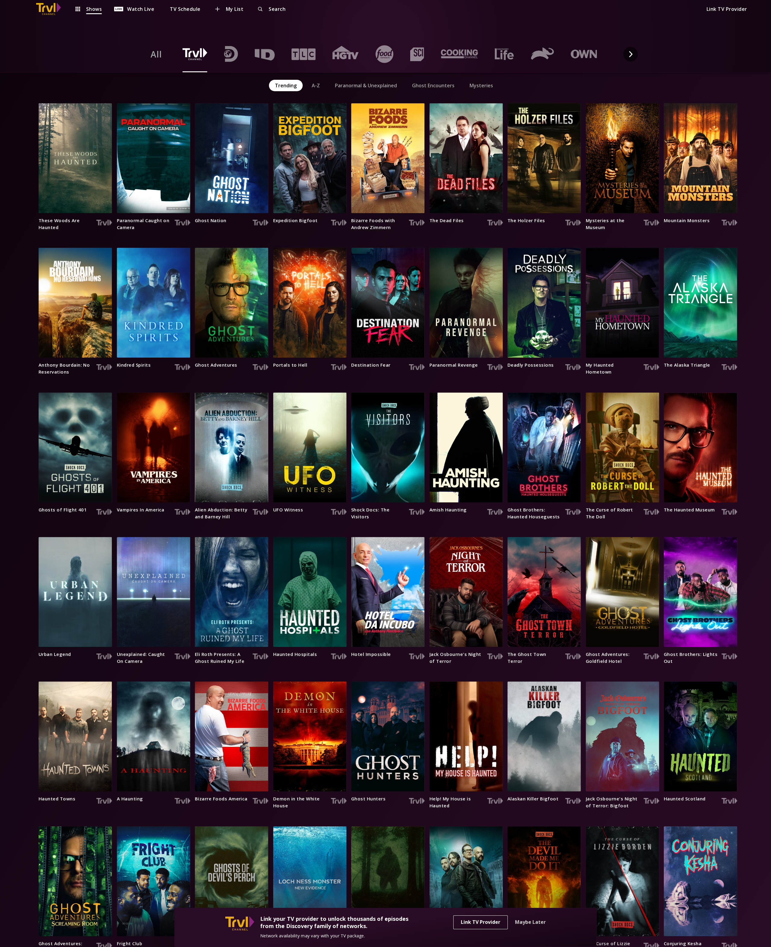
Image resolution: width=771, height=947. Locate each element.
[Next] (630, 54)
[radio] (156, 54)
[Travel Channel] (51, 9)
